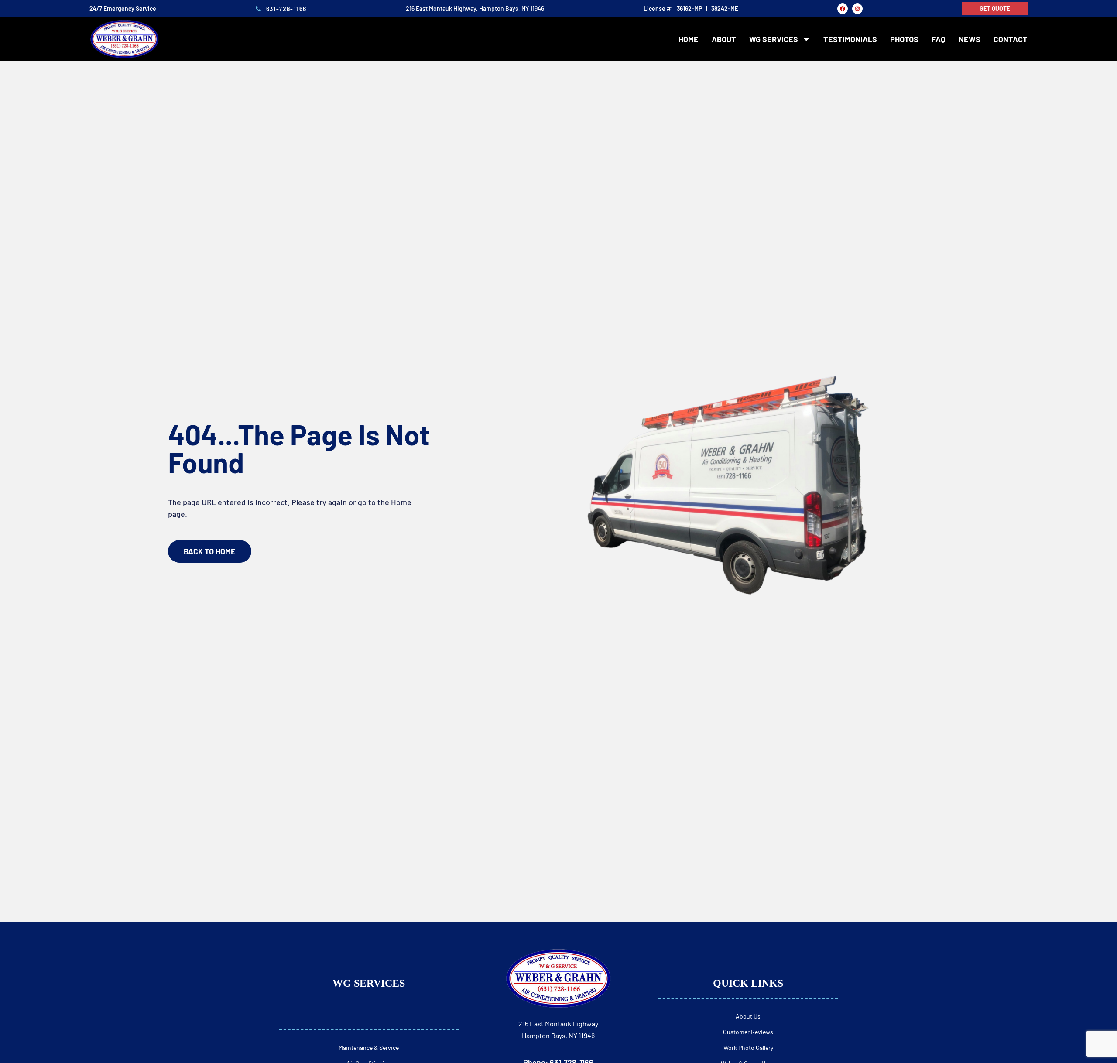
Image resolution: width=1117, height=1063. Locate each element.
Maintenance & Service (369, 1047)
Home (688, 39)
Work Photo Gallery (748, 1047)
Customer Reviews (748, 1032)
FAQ (939, 39)
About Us (748, 1016)
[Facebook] (842, 8)
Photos (904, 39)
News (969, 39)
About (724, 39)
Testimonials (850, 39)
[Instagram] (857, 8)
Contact (1011, 39)
